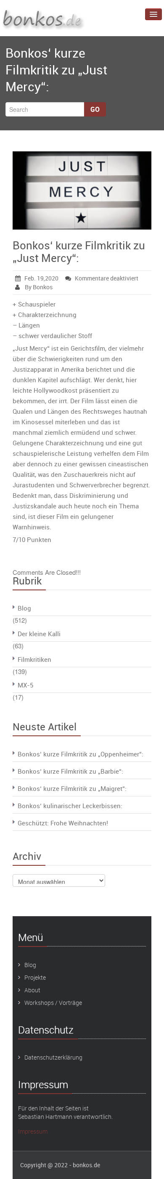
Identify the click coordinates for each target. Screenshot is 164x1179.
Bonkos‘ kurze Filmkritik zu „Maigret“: (72, 788)
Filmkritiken (34, 659)
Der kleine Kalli (39, 633)
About (32, 990)
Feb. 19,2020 (41, 278)
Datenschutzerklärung (53, 1057)
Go (95, 109)
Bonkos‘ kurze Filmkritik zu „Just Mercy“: (79, 251)
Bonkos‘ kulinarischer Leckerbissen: (70, 805)
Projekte (35, 977)
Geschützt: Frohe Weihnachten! (63, 823)
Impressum (33, 1131)
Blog (24, 608)
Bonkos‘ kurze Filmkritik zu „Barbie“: (70, 771)
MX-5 (25, 685)
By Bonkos (38, 287)
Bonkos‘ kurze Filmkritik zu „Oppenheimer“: (80, 754)
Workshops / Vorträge (53, 1003)
